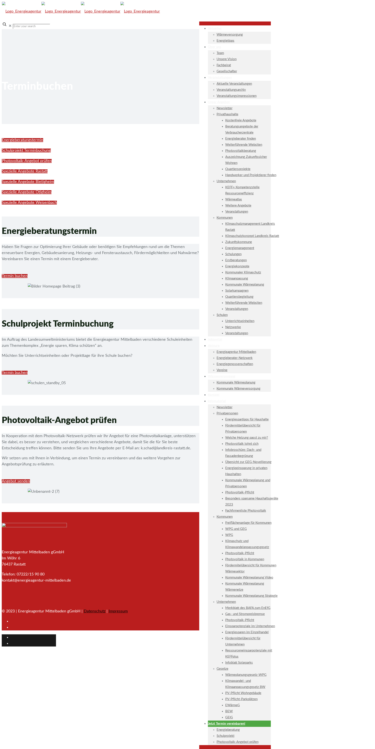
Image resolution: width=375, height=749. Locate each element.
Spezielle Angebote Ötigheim (26, 192)
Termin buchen (15, 276)
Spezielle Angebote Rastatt (25, 171)
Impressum (118, 611)
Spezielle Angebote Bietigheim (28, 182)
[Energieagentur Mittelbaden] (81, 11)
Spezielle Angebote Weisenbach (29, 203)
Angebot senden (16, 481)
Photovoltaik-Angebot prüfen (27, 161)
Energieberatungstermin (22, 140)
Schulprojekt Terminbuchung (26, 150)
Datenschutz (94, 611)
